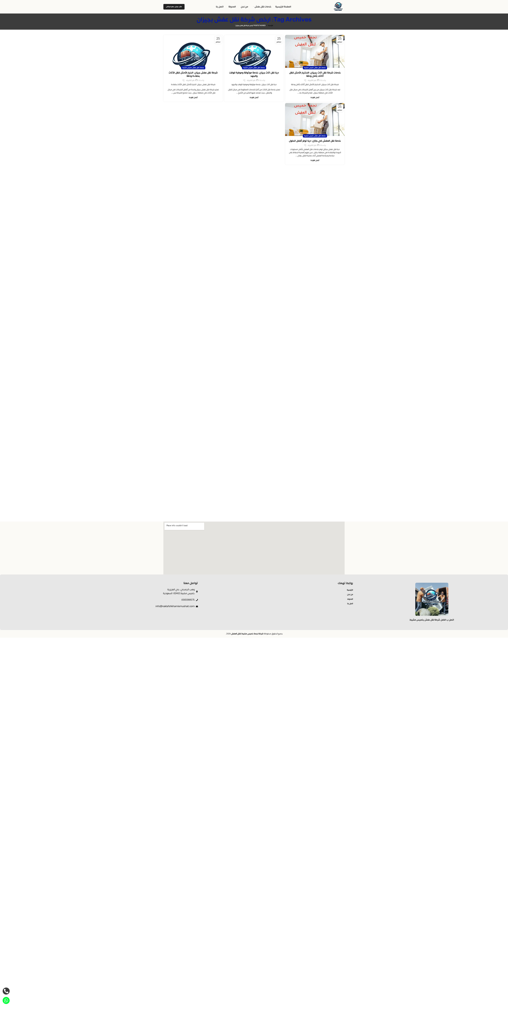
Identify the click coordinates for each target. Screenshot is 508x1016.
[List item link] (111, 591)
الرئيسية (270, 25)
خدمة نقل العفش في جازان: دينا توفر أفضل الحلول (315, 141)
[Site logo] (338, 6)
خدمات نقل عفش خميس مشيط (315, 67)
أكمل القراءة (315, 97)
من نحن (350, 594)
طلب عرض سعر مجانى (174, 6)
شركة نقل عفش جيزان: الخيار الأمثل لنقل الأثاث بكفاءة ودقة (193, 74)
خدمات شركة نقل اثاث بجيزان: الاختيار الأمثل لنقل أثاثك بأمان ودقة (315, 74)
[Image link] (431, 599)
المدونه (350, 599)
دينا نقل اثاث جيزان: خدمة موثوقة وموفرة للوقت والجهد (254, 74)
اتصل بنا (350, 603)
